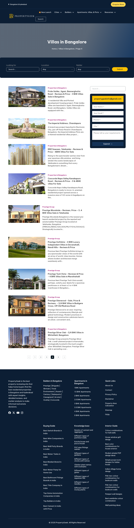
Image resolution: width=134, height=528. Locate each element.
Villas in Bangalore (66, 49)
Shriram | (47, 388)
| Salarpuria (56, 394)
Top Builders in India (51, 501)
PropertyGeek (62, 522)
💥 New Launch (45, 12)
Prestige (46, 386)
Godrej (46, 400)
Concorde (55, 400)
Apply (114, 65)
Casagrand (48, 397)
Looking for (11, 65)
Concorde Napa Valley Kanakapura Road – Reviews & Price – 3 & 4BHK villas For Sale (64, 181)
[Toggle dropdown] (61, 12)
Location (45, 65)
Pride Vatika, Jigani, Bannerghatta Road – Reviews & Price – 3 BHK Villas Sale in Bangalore (65, 94)
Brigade (55, 386)
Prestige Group (48, 207)
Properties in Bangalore (57, 88)
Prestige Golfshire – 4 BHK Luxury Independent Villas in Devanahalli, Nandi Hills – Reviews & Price (64, 244)
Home (54, 49)
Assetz (59, 391)
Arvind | (58, 397)
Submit (120, 69)
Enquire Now (118, 4)
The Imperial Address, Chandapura (64, 123)
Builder (79, 65)
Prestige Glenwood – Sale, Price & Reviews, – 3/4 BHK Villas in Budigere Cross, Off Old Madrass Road (65, 303)
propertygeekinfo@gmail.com (107, 99)
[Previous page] (29, 357)
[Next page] (64, 357)
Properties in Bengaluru (57, 120)
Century (47, 394)
